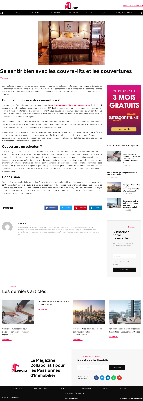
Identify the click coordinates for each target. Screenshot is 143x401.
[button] (141, 13)
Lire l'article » (7, 340)
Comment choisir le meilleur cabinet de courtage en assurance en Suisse (131, 204)
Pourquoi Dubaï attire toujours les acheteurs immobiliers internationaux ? (132, 188)
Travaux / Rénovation (122, 13)
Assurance (16, 13)
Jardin (89, 13)
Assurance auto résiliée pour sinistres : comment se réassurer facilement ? (131, 158)
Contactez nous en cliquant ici (131, 398)
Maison (102, 13)
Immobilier (73, 13)
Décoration (56, 13)
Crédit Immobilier (36, 13)
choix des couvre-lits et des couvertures (70, 105)
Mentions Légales (71, 398)
